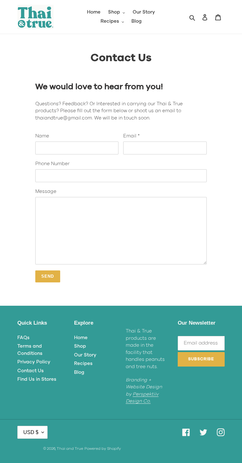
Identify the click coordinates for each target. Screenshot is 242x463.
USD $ (30, 432)
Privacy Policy (33, 362)
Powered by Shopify (102, 448)
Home (81, 337)
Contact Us (30, 370)
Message (45, 191)
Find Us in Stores (36, 379)
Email (131, 136)
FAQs (23, 337)
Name (42, 136)
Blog (79, 372)
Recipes (83, 363)
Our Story (85, 355)
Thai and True (70, 448)
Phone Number (52, 163)
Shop (80, 346)
